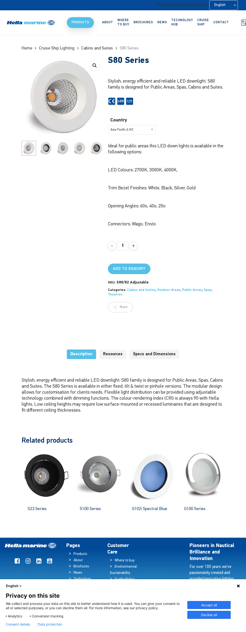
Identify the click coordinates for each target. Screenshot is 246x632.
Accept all (209, 605)
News (78, 573)
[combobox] (132, 130)
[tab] (81, 354)
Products (80, 554)
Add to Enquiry (129, 269)
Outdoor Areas (168, 290)
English (12, 586)
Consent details (18, 624)
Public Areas (192, 290)
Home (27, 48)
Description (81, 354)
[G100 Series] (203, 475)
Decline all (209, 615)
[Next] (96, 148)
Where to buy (125, 560)
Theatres (115, 294)
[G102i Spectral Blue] (151, 475)
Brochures (81, 566)
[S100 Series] (98, 475)
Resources (113, 354)
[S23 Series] (46, 475)
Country (118, 120)
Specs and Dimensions (154, 354)
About (78, 560)
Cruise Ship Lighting (56, 48)
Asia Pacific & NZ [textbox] (122, 130)
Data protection (50, 624)
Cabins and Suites (97, 48)
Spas (207, 290)
